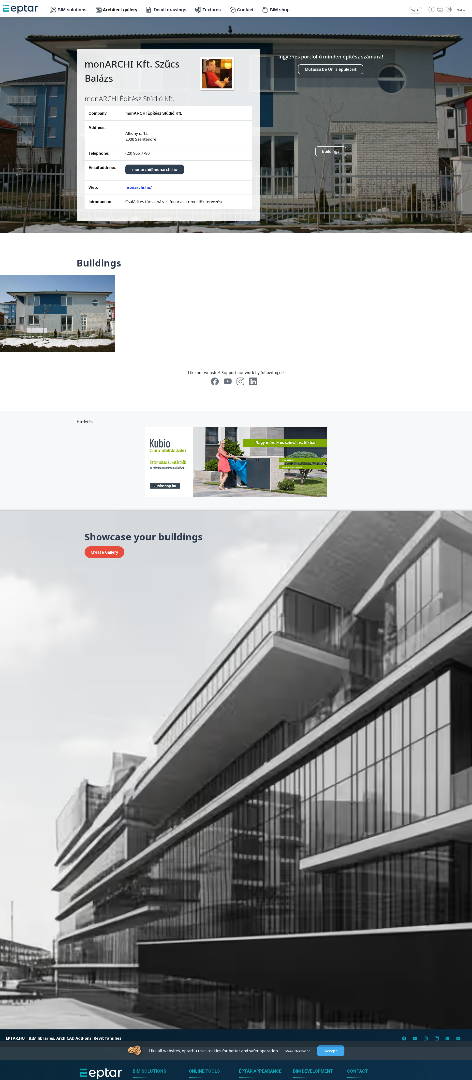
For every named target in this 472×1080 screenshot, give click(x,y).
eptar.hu (15, 1038)
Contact (245, 9)
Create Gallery (104, 552)
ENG (460, 10)
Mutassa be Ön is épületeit (331, 69)
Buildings (330, 151)
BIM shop (280, 9)
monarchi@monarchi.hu (154, 169)
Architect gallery (120, 9)
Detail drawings (170, 9)
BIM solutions (72, 9)
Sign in (415, 10)
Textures (212, 9)
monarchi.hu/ (138, 187)
